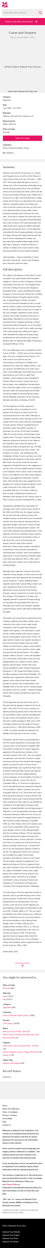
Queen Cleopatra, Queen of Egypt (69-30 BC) (21, 1052)
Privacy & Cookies (9, 1115)
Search (40, 11)
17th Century (8, 1023)
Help (4, 1122)
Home (4, 1106)
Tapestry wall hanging (11, 1063)
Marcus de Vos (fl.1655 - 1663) (15, 1031)
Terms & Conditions (10, 1112)
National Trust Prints (10, 1238)
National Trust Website (11, 1232)
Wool (5, 996)
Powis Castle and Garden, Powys (16, 1015)
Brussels (6, 988)
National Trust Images (11, 1235)
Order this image (22, 138)
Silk (4, 999)
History (6, 1055)
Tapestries (7, 1007)
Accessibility (7, 1118)
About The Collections (11, 1109)
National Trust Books (10, 1242)
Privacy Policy (12, 1184)
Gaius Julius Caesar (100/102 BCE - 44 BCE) (21, 1046)
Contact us (6, 1125)
